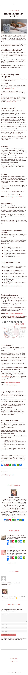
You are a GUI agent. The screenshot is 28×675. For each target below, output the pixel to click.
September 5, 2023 (11, 563)
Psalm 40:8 (17, 134)
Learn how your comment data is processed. (14, 638)
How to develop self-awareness (14, 313)
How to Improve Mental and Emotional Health (16, 551)
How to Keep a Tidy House (15, 536)
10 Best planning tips (11, 385)
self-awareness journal (17, 316)
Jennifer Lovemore (9, 596)
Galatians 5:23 (10, 88)
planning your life (6, 376)
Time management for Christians (15, 197)
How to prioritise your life (12, 382)
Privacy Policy (14, 658)
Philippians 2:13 (11, 101)
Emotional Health (14, 10)
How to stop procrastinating (13, 286)
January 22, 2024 (11, 547)
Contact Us (14, 661)
